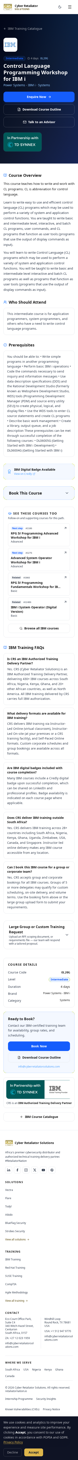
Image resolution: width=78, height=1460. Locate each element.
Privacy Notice (51, 1409)
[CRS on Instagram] (26, 1170)
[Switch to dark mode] (59, 6)
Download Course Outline (42, 109)
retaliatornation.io (16, 1391)
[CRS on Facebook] (17, 1170)
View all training (15, 1301)
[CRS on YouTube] (43, 1170)
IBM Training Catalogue (25, 28)
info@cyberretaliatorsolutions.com (39, 1066)
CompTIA (10, 1284)
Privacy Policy (13, 1442)
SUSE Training (13, 1276)
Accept (34, 1452)
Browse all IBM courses (41, 628)
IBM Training (13, 1259)
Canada (10, 1376)
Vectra (9, 1190)
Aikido (9, 1215)
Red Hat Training (15, 1268)
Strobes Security (15, 1231)
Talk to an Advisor (41, 122)
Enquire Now (36, 97)
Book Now (39, 1046)
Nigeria (36, 1369)
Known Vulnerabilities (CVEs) (22, 1409)
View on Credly (23, 474)
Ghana (59, 1369)
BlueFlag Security (15, 1223)
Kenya (48, 1369)
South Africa (12, 1369)
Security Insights (46, 1399)
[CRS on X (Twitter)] (34, 1170)
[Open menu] (70, 7)
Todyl (8, 1206)
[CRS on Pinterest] (52, 1170)
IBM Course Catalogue (41, 1117)
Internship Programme (19, 1399)
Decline (12, 1452)
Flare (8, 1198)
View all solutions (15, 1239)
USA (26, 1369)
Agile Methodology (16, 1292)
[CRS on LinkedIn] (8, 1170)
